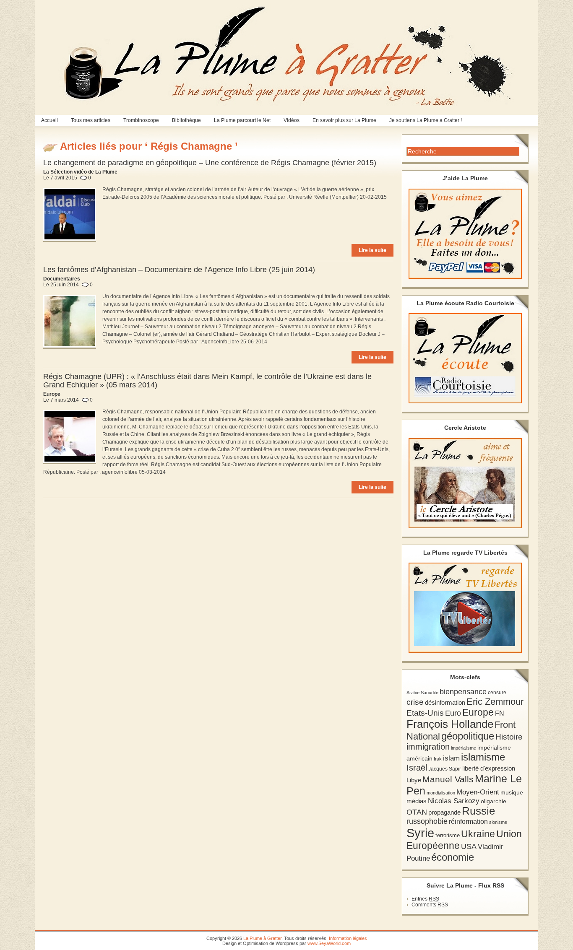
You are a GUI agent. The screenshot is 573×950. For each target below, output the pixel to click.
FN (499, 713)
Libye (413, 780)
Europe (478, 712)
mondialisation (441, 792)
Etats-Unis (425, 713)
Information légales (348, 938)
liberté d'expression (488, 768)
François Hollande (449, 724)
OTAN (416, 812)
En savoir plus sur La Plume (344, 120)
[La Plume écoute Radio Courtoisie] (465, 358)
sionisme (498, 822)
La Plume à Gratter (262, 938)
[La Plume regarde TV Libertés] (465, 608)
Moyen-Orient (477, 792)
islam (451, 758)
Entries (425, 899)
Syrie (420, 833)
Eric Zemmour (495, 701)
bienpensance (463, 692)
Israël (416, 767)
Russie (478, 811)
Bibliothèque (186, 120)
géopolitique (467, 736)
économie (452, 857)
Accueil (49, 120)
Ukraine (478, 834)
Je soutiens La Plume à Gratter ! (425, 120)
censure (497, 692)
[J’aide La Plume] (465, 234)
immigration (428, 746)
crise (415, 701)
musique (511, 792)
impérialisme (463, 747)
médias (416, 801)
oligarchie (493, 801)
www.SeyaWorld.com (329, 943)
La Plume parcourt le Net (242, 120)
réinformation (468, 821)
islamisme (483, 757)
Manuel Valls (448, 779)
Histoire (509, 736)
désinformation (445, 702)
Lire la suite (372, 250)
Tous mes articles (90, 120)
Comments (430, 905)
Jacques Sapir (444, 769)
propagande (444, 812)
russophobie (427, 821)
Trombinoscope (141, 120)
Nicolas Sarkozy (453, 801)
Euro (453, 713)
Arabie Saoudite (422, 692)
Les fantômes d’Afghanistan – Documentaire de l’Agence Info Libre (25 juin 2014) (179, 269)
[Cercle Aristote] (465, 483)
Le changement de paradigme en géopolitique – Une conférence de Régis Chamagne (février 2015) (209, 162)
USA (469, 846)
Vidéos (292, 120)
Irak (438, 758)
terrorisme (447, 835)
